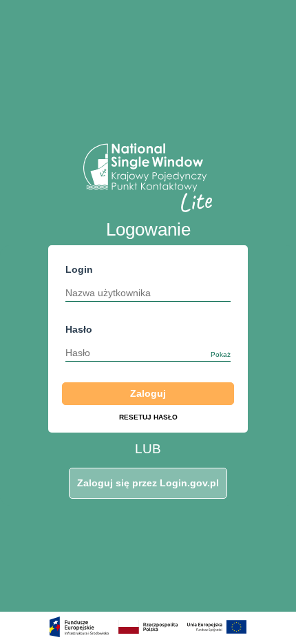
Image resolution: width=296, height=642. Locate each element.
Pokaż (221, 354)
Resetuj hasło (148, 417)
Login (79, 269)
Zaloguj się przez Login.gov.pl (148, 482)
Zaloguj (148, 393)
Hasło (148, 341)
